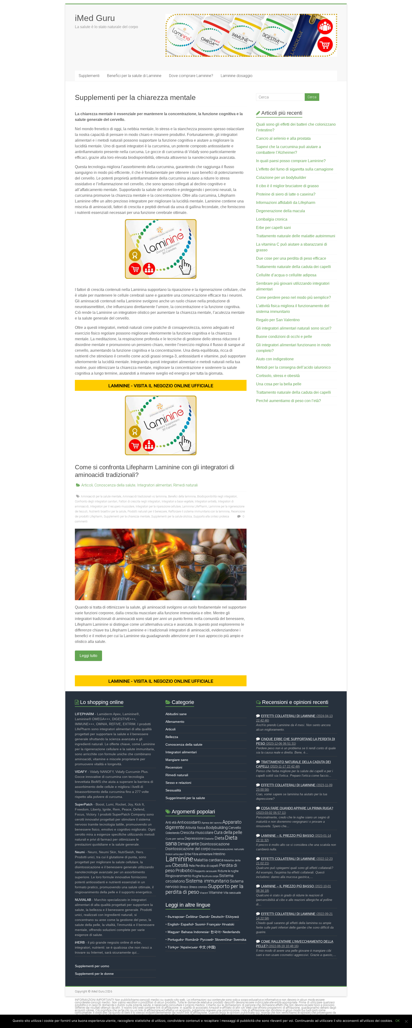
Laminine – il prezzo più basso (287, 835)
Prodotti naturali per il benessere (147, 511)
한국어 (216, 932)
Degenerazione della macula (280, 211)
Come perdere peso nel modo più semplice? (293, 297)
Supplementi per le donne (94, 974)
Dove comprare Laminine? (191, 75)
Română (191, 939)
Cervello (234, 828)
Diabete (209, 838)
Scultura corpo (210, 876)
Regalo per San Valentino (278, 320)
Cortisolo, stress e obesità (278, 376)
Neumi (80, 852)
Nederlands (231, 932)
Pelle (192, 866)
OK (397, 1021)
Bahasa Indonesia (194, 932)
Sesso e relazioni (178, 783)
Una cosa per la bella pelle (278, 384)
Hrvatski (228, 924)
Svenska (239, 939)
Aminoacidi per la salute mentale (101, 496)
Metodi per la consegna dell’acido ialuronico (293, 367)
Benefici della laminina (182, 496)
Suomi (200, 924)
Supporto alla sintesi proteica (211, 516)
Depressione (194, 838)
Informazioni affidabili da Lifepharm (285, 203)
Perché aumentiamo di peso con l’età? (288, 401)
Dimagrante (188, 843)
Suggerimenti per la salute (185, 798)
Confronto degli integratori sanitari (96, 501)
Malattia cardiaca (208, 860)
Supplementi (89, 75)
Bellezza (171, 737)
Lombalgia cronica (271, 219)
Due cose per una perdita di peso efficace (291, 258)
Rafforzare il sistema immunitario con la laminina (199, 511)
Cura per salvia (174, 838)
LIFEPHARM (84, 714)
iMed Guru (95, 18)
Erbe (188, 854)
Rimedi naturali (185, 485)
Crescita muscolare (196, 832)
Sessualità (173, 790)
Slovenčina (223, 939)
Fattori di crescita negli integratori (139, 501)
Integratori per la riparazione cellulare (158, 506)
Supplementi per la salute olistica (171, 516)
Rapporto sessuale (205, 871)
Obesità (180, 865)
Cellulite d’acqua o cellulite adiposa (286, 275)
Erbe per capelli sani (273, 228)
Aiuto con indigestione (275, 359)
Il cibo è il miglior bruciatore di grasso (287, 186)
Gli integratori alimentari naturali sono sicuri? (293, 328)
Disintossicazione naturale (227, 849)
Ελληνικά (232, 917)
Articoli (87, 485)
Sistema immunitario (207, 881)
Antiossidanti (189, 822)
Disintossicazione (215, 844)
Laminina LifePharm (194, 506)
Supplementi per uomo (92, 966)
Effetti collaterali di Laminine (288, 716)
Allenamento (174, 721)
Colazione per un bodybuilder (281, 178)
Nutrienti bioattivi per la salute (107, 511)
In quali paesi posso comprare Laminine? (291, 161)
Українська (188, 947)
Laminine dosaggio (236, 75)
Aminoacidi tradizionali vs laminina (145, 496)
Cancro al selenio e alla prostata (283, 138)
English (173, 924)
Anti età (170, 822)
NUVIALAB (83, 900)
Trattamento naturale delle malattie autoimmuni (295, 236)
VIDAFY (81, 772)
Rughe (196, 876)
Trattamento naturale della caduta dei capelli (293, 267)
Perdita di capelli (207, 866)
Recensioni (173, 767)
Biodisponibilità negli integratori (217, 496)
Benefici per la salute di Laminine (134, 75)
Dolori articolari (174, 854)
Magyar (173, 932)
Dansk (204, 917)
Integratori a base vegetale (177, 501)
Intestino (219, 854)
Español (187, 924)
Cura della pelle (228, 832)
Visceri (204, 892)
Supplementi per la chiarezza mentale (127, 516)
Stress (184, 887)
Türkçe (173, 947)
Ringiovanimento (178, 876)
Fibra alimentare (202, 854)
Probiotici (184, 870)
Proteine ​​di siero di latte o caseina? (285, 194)
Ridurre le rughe (228, 871)
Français (213, 924)
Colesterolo (172, 833)
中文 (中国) (207, 947)
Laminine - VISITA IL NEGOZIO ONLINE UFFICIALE (160, 385)
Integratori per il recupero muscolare (112, 506)
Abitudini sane (176, 714)
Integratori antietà (205, 501)
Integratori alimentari (154, 485)
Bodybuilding (217, 827)
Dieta (219, 838)
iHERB (80, 942)
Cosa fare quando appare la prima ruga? (297, 808)
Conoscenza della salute (114, 485)
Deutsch (217, 917)
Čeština (191, 917)
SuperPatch (84, 804)
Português (175, 939)
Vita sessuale (232, 892)
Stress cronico (198, 887)
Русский (206, 939)
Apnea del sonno (211, 822)
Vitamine (216, 892)
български (176, 917)
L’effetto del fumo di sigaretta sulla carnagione (294, 169)
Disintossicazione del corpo (188, 849)
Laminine (179, 859)
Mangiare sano (176, 760)
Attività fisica (195, 828)
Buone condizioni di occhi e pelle (284, 337)
